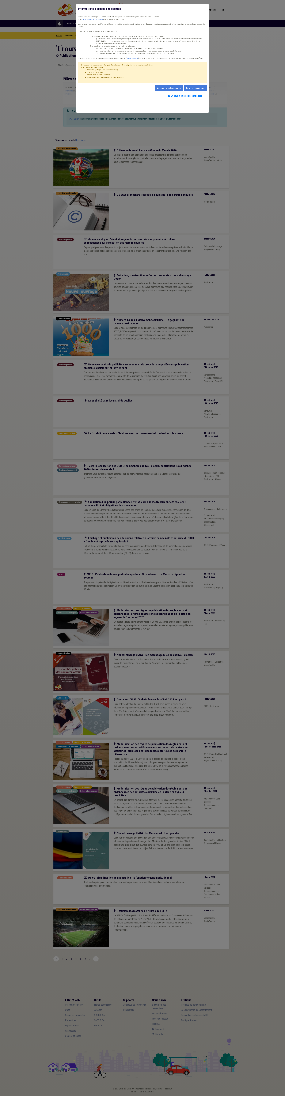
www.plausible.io (132, 58)
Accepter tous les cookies (169, 88)
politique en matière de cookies (92, 19)
